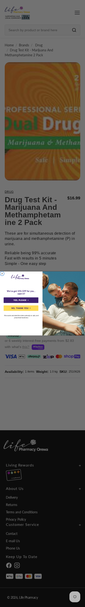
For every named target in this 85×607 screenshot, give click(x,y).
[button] (21, 300)
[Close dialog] (2, 274)
